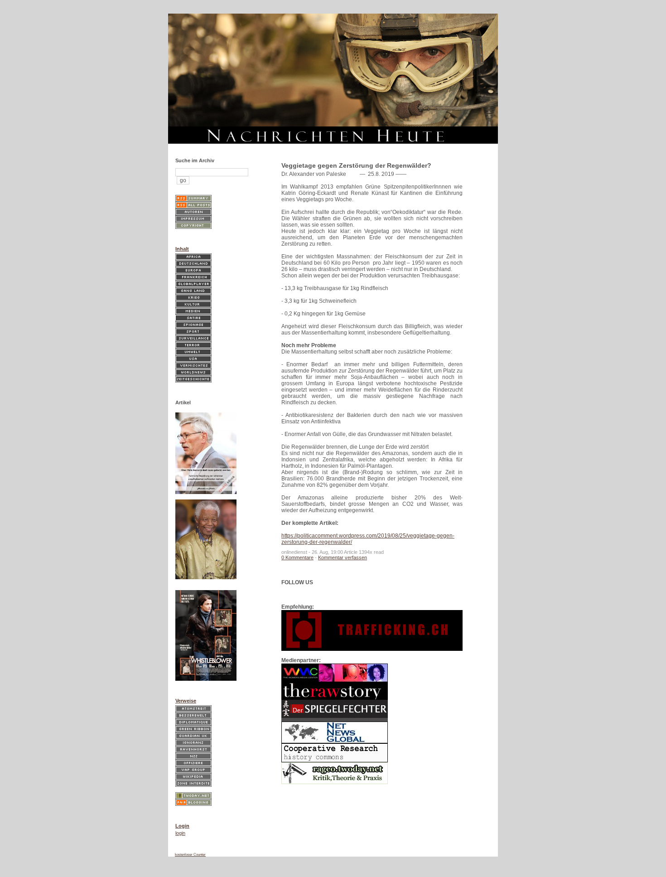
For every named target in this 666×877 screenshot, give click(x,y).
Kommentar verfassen (342, 557)
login (180, 833)
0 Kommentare (297, 557)
